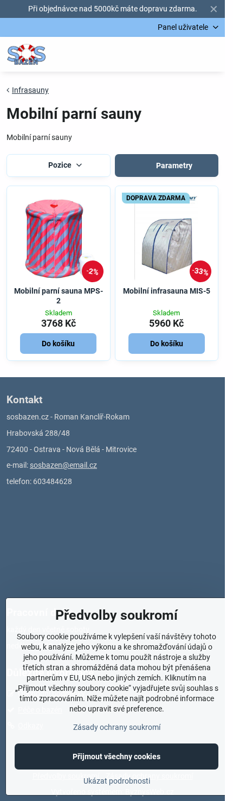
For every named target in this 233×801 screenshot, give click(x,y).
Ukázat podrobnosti (116, 781)
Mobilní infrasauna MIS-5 (166, 291)
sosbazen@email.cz (63, 465)
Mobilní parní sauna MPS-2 (58, 296)
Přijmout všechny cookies (116, 756)
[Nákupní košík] (186, 54)
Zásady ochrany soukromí (116, 727)
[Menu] (212, 54)
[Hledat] (160, 54)
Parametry (173, 165)
